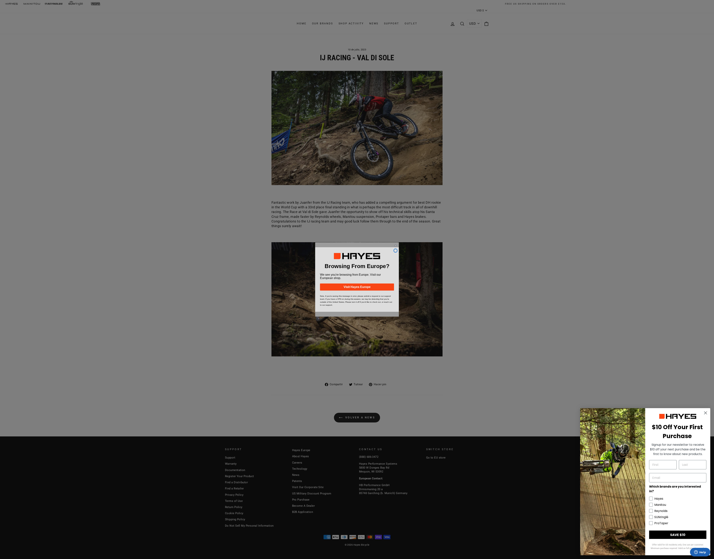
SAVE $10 (677, 534)
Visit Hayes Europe (357, 287)
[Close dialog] (395, 250)
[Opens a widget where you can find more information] (700, 552)
